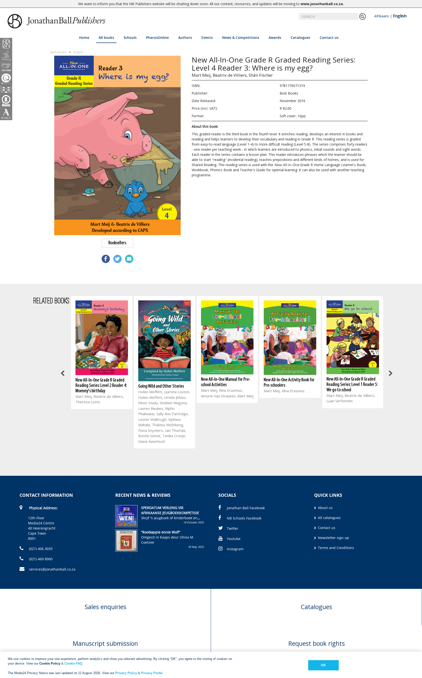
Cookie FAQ (73, 663)
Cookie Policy (49, 663)
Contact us (329, 37)
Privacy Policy (126, 673)
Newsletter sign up (333, 537)
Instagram (235, 549)
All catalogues (329, 517)
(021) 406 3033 (40, 548)
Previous (63, 374)
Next (390, 374)
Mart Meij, (202, 75)
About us (325, 507)
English (399, 16)
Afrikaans (381, 16)
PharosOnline (157, 37)
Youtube (234, 538)
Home (84, 37)
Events (207, 37)
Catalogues (300, 37)
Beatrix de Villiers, (230, 75)
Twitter (232, 528)
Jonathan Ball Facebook (246, 508)
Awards (275, 37)
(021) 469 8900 (40, 559)
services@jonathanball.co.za (52, 569)
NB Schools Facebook (244, 518)
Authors (185, 37)
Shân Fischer (261, 75)
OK (323, 665)
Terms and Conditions (335, 547)
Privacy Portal (151, 673)
